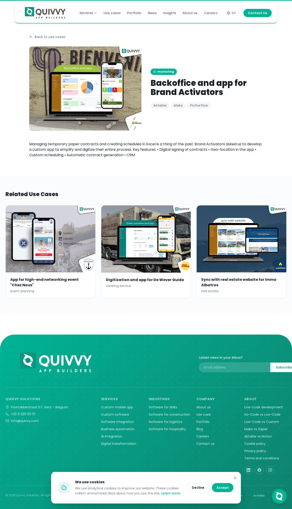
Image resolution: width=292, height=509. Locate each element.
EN (234, 13)
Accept (222, 487)
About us (190, 13)
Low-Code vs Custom (261, 421)
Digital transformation (118, 443)
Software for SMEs (163, 407)
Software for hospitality (167, 429)
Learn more (170, 493)
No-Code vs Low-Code (262, 414)
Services (86, 13)
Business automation (118, 429)
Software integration (117, 421)
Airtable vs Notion (258, 436)
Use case (203, 414)
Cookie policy (255, 443)
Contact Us (257, 13)
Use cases (112, 13)
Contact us (205, 443)
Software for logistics (165, 421)
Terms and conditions (261, 458)
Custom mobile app (117, 407)
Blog (199, 429)
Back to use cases (50, 37)
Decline (198, 487)
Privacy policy (255, 451)
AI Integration (111, 436)
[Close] (235, 478)
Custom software (115, 414)
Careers (210, 13)
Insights (169, 13)
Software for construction (169, 414)
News (152, 13)
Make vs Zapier (256, 429)
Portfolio (134, 13)
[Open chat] (279, 496)
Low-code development (263, 407)
